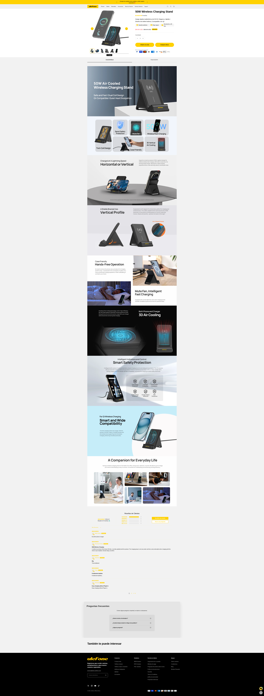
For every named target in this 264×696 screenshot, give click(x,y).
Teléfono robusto (119, 664)
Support (146, 6)
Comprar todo (118, 661)
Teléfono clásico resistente (121, 666)
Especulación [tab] (154, 59)
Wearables (113, 6)
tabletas (116, 671)
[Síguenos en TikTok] (99, 686)
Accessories (120, 6)
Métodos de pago (152, 664)
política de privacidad (153, 677)
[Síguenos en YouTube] (95, 686)
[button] (138, 15)
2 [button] (131, 593)
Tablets (107, 6)
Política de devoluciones (154, 669)
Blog (172, 666)
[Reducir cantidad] (137, 38)
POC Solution (137, 666)
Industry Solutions (139, 6)
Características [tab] (110, 59)
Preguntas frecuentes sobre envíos (156, 666)
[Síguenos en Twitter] (88, 686)
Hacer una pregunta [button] (160, 521)
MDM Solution (137, 661)
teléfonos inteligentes (120, 669)
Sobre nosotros (175, 661)
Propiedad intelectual (153, 679)
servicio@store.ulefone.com (94, 670)
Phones (102, 6)
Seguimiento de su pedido (154, 661)
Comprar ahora (164, 44)
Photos (110, 55)
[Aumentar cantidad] (143, 38)
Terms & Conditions (152, 674)
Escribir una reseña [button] (160, 518)
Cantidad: (138, 35)
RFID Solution (137, 664)
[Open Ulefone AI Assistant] (261, 688)
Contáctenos (174, 664)
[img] (95, 531)
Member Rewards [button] (175, 669)
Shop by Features (129, 6)
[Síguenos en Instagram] (92, 686)
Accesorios (117, 674)
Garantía (150, 671)
